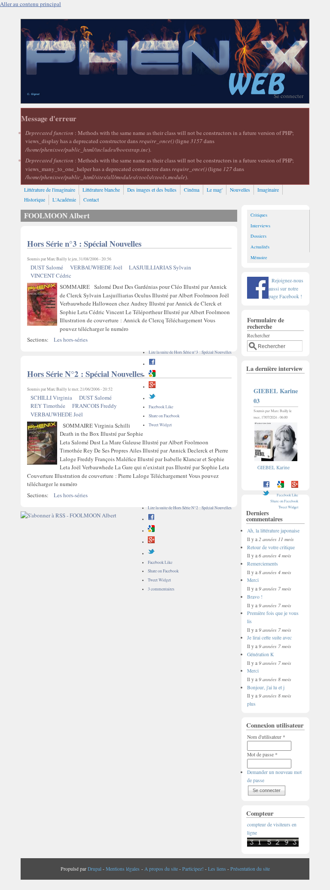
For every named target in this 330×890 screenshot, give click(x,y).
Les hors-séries (71, 339)
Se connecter (288, 96)
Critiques (259, 215)
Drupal (94, 869)
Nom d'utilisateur (266, 737)
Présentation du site (250, 869)
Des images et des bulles (152, 190)
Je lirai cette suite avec (269, 637)
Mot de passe (262, 754)
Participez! (193, 869)
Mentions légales (123, 869)
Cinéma (191, 190)
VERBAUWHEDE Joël (96, 267)
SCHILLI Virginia (51, 397)
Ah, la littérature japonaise (273, 530)
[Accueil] (165, 101)
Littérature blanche (101, 190)
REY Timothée (48, 406)
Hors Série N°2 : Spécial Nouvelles (85, 373)
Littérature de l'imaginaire (49, 190)
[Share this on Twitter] (152, 398)
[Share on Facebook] (152, 364)
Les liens (217, 869)
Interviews (260, 226)
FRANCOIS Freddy (94, 406)
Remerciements (262, 563)
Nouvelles (240, 190)
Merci (253, 580)
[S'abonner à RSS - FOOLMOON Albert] (68, 515)
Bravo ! (255, 596)
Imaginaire (268, 190)
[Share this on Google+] (152, 386)
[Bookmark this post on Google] (152, 375)
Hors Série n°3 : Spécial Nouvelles (84, 243)
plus (251, 703)
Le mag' (215, 190)
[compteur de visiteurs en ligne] (273, 845)
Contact (91, 199)
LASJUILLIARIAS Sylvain (160, 267)
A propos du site (161, 869)
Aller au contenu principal (30, 4)
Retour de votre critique (271, 547)
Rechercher (258, 335)
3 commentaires (161, 589)
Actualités (260, 247)
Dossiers (258, 236)
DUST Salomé (47, 267)
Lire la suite (190, 352)
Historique (34, 199)
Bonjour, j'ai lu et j (265, 687)
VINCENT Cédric (51, 275)
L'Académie (64, 199)
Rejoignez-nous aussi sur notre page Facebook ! (286, 288)
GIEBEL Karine (273, 467)
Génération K (260, 654)
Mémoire (259, 257)
